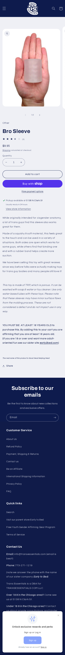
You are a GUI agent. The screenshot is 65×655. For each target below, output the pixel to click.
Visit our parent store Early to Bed (25, 520)
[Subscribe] (55, 417)
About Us (11, 439)
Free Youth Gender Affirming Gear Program (30, 527)
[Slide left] (25, 115)
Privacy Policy (14, 484)
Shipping (6, 150)
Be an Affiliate (14, 469)
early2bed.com (49, 343)
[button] (4, 8)
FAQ (8, 491)
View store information (18, 209)
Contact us (12, 461)
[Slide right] (39, 115)
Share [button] (9, 366)
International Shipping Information (25, 476)
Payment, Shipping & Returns (22, 454)
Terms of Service (15, 534)
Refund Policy (14, 446)
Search (10, 512)
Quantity (7, 156)
